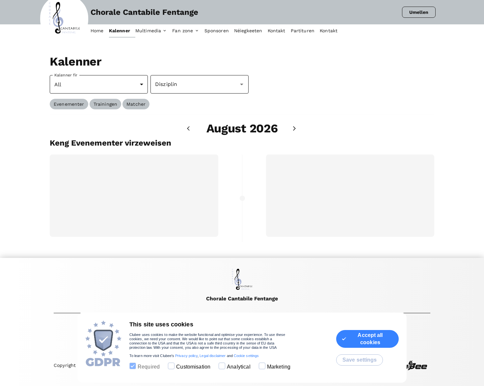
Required (149, 367)
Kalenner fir (65, 75)
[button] (69, 104)
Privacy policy (186, 356)
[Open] (241, 84)
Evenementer (69, 104)
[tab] (100, 31)
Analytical (239, 367)
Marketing (278, 367)
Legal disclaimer (213, 356)
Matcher (136, 104)
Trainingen (106, 104)
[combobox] (194, 84)
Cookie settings (246, 356)
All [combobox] (57, 84)
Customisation (193, 367)
